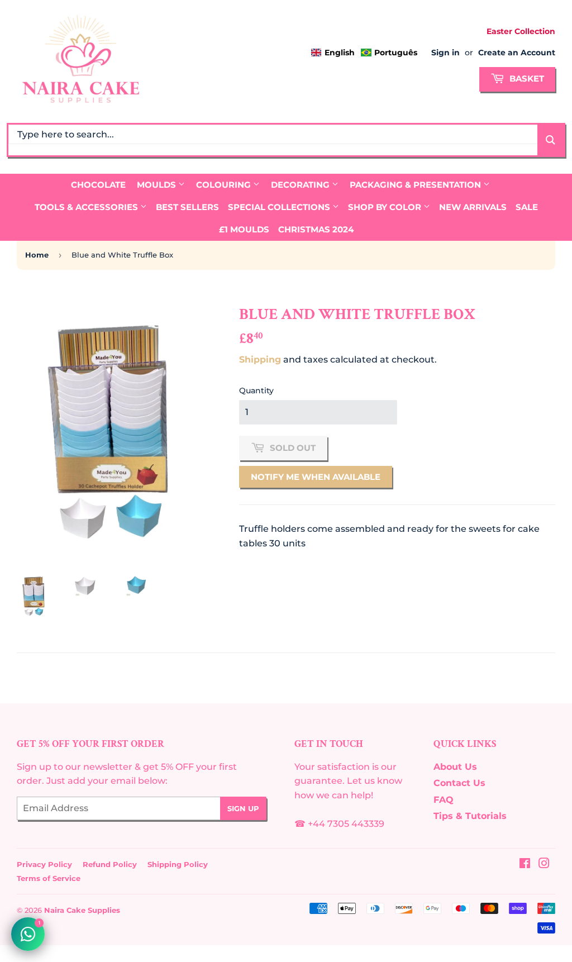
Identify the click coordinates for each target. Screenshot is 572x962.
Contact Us (459, 783)
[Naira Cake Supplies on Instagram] (544, 864)
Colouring (224, 184)
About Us (455, 766)
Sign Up (243, 808)
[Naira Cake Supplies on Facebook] (525, 864)
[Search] (550, 140)
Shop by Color (385, 207)
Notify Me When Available (315, 477)
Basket (525, 78)
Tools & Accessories (87, 207)
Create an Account (516, 52)
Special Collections (280, 207)
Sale (527, 207)
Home (37, 254)
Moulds (157, 184)
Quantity (256, 390)
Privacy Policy (44, 864)
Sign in (445, 52)
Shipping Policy (177, 864)
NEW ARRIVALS (473, 207)
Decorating (301, 184)
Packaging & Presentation (416, 184)
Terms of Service (48, 878)
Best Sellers (187, 207)
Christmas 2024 (316, 229)
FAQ (443, 799)
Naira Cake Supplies (82, 910)
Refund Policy (110, 864)
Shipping (260, 359)
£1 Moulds (244, 229)
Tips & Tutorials (470, 816)
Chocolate (98, 184)
